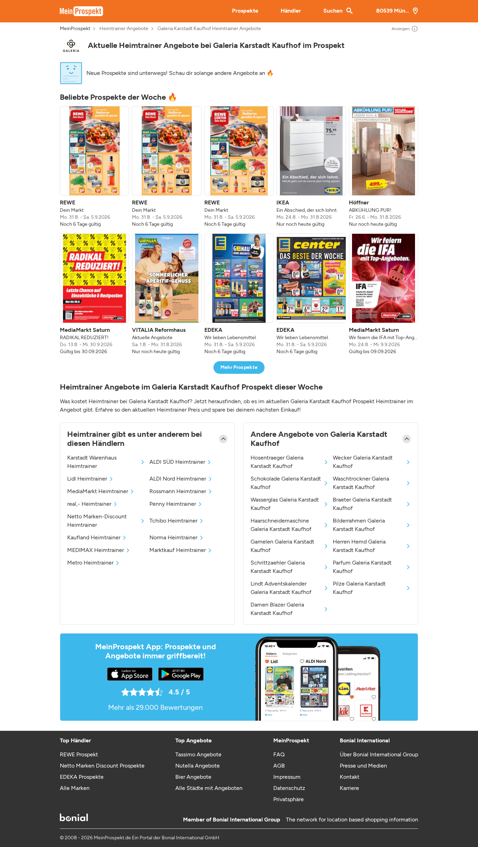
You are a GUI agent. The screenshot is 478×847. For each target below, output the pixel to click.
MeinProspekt (75, 28)
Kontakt (349, 777)
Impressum (287, 777)
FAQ (278, 754)
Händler (291, 10)
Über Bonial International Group (379, 754)
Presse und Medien (363, 765)
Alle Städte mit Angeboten (208, 788)
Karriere (349, 788)
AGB (279, 765)
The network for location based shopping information (352, 819)
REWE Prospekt (79, 754)
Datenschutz (289, 788)
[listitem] (94, 167)
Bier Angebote (193, 777)
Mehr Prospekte (239, 367)
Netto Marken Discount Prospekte (102, 765)
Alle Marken (75, 788)
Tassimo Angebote (198, 754)
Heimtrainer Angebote (123, 28)
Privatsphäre (288, 799)
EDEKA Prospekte (82, 777)
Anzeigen (401, 28)
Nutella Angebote (197, 765)
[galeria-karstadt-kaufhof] (71, 46)
